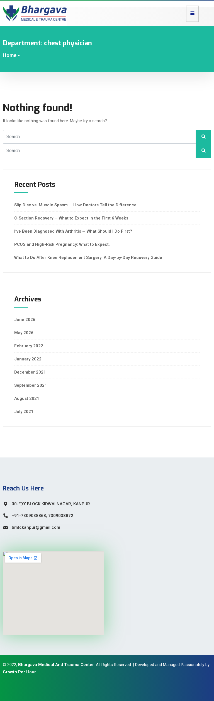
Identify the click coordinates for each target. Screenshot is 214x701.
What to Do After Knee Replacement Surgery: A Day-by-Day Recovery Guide (88, 257)
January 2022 (28, 359)
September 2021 (30, 385)
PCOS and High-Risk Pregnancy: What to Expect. (62, 244)
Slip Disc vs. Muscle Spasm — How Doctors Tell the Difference (75, 204)
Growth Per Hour (19, 671)
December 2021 (30, 372)
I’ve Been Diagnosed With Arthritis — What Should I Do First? (73, 231)
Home (9, 55)
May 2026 (23, 332)
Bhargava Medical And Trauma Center (56, 664)
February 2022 (28, 345)
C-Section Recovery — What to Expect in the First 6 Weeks (71, 218)
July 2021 (23, 411)
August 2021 (26, 398)
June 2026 (24, 319)
